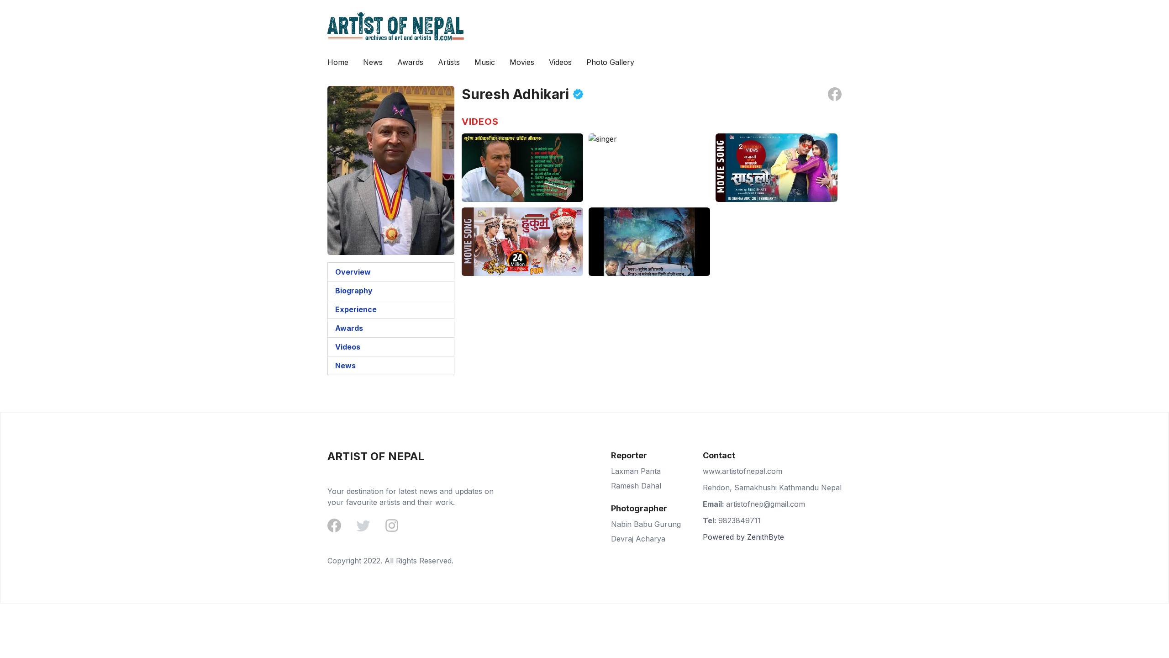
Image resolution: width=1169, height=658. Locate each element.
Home (337, 62)
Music (484, 62)
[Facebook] (334, 526)
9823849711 (739, 520)
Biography (354, 290)
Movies (522, 62)
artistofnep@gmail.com (765, 504)
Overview (353, 271)
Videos (560, 62)
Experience (356, 309)
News (373, 62)
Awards (410, 62)
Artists (449, 62)
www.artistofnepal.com (742, 471)
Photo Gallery (610, 62)
